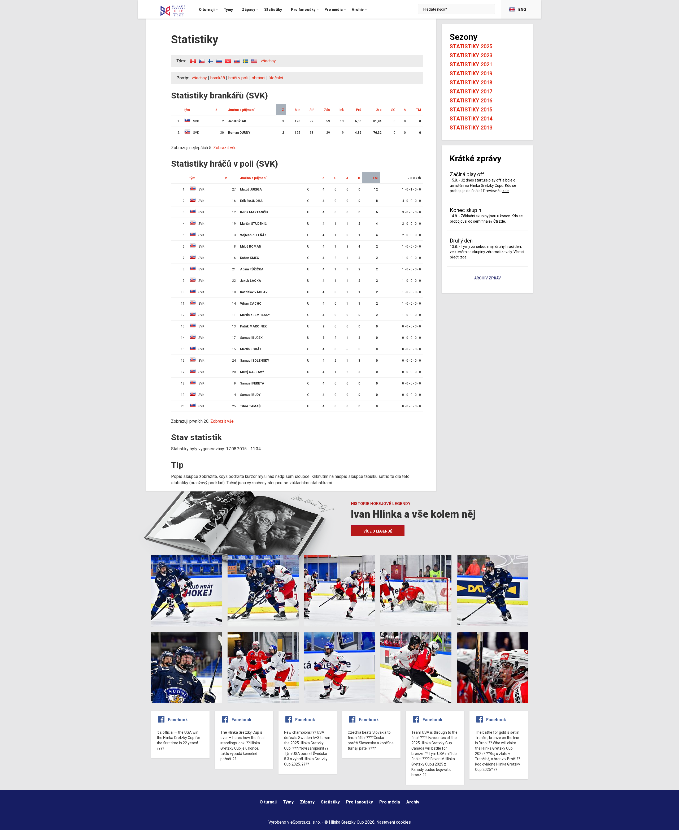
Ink (342, 110)
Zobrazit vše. (225, 147)
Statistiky (330, 802)
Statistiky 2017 (471, 91)
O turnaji (268, 802)
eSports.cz (300, 822)
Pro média (389, 802)
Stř (312, 110)
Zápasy (307, 802)
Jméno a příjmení (241, 110)
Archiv (412, 802)
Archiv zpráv (487, 278)
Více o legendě (377, 531)
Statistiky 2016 (471, 100)
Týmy (288, 802)
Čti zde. (499, 221)
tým (187, 110)
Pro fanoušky (359, 802)
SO (393, 110)
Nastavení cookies (393, 822)
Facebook (178, 719)
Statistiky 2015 (471, 109)
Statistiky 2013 (471, 127)
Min (297, 110)
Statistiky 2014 (471, 118)
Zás (327, 110)
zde (505, 191)
